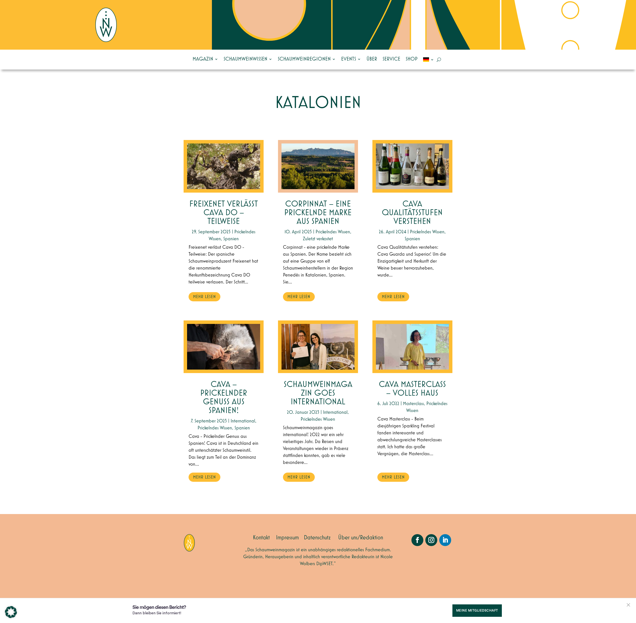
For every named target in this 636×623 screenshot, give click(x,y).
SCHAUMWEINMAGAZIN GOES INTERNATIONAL (318, 393)
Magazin (203, 59)
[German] (428, 59)
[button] (11, 612)
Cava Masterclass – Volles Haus (412, 389)
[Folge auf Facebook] (417, 540)
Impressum (287, 538)
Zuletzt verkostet (318, 238)
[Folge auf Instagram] (431, 540)
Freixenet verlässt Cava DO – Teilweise (223, 213)
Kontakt (261, 538)
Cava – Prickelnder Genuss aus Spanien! (223, 397)
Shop (412, 59)
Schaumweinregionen (304, 59)
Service (391, 59)
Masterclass (413, 403)
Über (371, 59)
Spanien (231, 238)
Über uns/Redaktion (360, 538)
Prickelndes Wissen (215, 427)
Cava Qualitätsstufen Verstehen (412, 213)
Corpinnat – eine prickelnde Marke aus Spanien (318, 213)
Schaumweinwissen (245, 59)
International (243, 420)
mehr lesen (204, 297)
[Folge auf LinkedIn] (445, 540)
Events (348, 59)
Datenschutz (317, 538)
